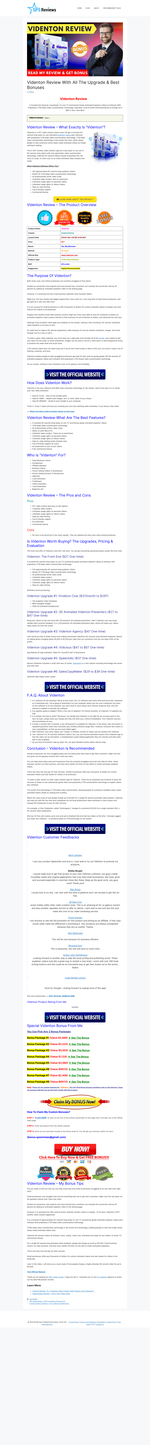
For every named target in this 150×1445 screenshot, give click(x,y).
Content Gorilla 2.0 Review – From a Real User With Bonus (49, 1303)
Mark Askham (75, 855)
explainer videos (64, 135)
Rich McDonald (75, 933)
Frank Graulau (75, 917)
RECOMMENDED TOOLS (112, 8)
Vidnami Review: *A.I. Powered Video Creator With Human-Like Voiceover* (63, 1291)
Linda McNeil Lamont (75, 978)
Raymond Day (75, 945)
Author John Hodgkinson (75, 955)
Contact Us (100, 1324)
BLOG (88, 8)
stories (101, 338)
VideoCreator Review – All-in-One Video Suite (51, 1294)
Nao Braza (75, 889)
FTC (92, 1324)
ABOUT (96, 8)
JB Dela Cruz (75, 902)
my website (102, 1277)
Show (47, 118)
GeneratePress (47, 1324)
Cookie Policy (111, 1322)
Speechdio (77, 663)
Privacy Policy (74, 1322)
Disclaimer (101, 1322)
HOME (79, 8)
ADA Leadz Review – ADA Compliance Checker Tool (47, 1301)
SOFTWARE (33, 1299)
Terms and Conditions (88, 1322)
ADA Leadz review (56, 1277)
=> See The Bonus (78, 1037)
